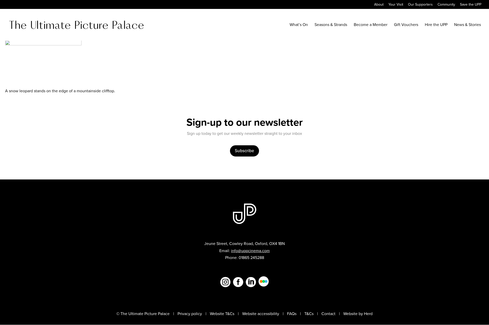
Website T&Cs (222, 314)
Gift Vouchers (406, 25)
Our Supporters (420, 5)
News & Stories (467, 25)
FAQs (291, 314)
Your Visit (395, 5)
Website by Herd (358, 314)
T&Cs (309, 314)
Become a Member (370, 25)
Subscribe (244, 151)
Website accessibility (260, 314)
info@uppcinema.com (250, 251)
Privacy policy (190, 314)
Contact (328, 314)
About (379, 5)
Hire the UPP (436, 25)
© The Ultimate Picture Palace (143, 314)
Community (446, 5)
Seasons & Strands (331, 25)
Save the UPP (470, 5)
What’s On (299, 25)
